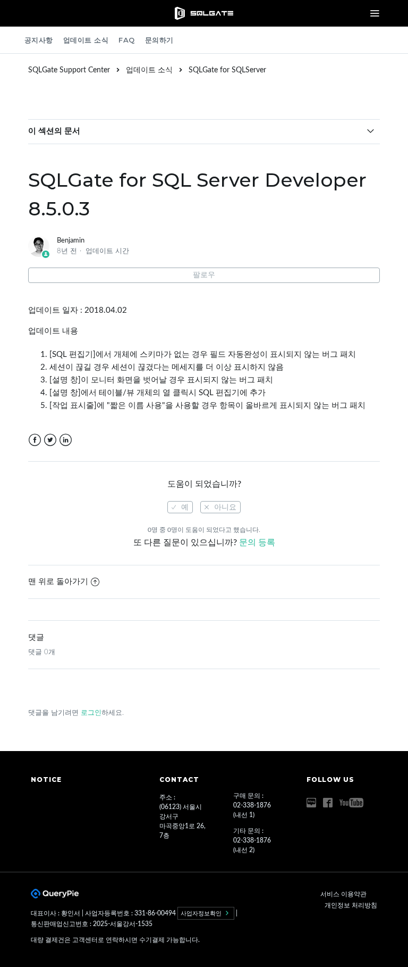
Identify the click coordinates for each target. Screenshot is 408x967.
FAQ (126, 40)
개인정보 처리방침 (351, 905)
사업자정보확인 (202, 913)
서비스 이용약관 (343, 894)
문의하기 (159, 40)
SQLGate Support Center (69, 70)
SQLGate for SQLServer (227, 70)
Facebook (34, 440)
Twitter (50, 440)
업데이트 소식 (86, 40)
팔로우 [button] (204, 275)
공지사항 (38, 40)
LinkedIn (65, 440)
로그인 (91, 713)
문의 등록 (257, 542)
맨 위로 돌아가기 (58, 582)
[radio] (180, 507)
